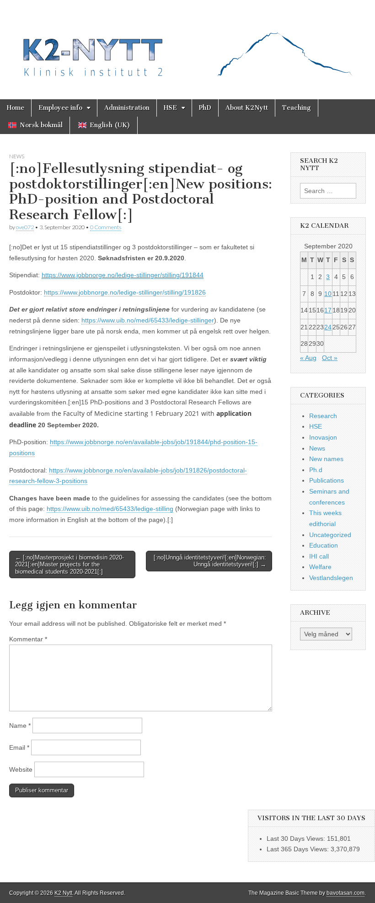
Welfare (320, 566)
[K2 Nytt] (187, 43)
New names (326, 458)
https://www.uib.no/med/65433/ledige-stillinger (147, 320)
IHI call (319, 556)
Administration (127, 108)
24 (328, 327)
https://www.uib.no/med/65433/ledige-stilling (110, 508)
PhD (205, 108)
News (16, 156)
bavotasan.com (345, 893)
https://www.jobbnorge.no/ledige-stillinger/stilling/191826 (125, 292)
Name (20, 725)
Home (15, 108)
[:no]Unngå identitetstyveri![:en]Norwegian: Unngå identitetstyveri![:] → (210, 561)
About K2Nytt (246, 108)
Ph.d (315, 469)
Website (20, 769)
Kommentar (28, 639)
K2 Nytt (63, 893)
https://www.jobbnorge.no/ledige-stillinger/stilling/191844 (123, 275)
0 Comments (105, 227)
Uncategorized (330, 534)
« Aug (308, 357)
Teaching (296, 108)
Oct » (330, 357)
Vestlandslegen (331, 577)
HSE (170, 108)
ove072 (25, 227)
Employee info (60, 108)
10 (328, 293)
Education (323, 545)
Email (19, 747)
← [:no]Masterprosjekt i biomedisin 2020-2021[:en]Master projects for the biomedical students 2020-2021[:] (69, 564)
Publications (326, 480)
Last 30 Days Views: (297, 838)
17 (328, 310)
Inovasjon (323, 437)
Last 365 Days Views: (299, 849)
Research (323, 415)
